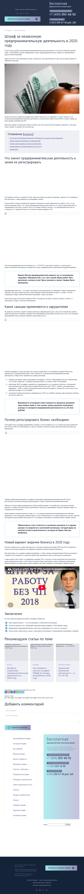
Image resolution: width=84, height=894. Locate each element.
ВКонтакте (17, 13)
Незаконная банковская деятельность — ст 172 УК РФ (66, 672)
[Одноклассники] (8, 692)
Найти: (45, 824)
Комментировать (19, 727)
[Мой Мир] (11, 692)
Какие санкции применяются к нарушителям (25, 141)
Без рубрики (18, 749)
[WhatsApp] (17, 692)
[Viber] (14, 692)
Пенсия (16, 790)
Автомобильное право (22, 738)
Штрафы (36, 665)
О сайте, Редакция (32, 880)
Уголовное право (64, 665)
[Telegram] (23, 692)
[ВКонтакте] (6, 692)
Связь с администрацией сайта (48, 880)
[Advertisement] (22, 180)
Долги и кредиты (20, 759)
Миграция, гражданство (22, 779)
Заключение (14, 149)
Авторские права (19, 743)
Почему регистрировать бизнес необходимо (25, 144)
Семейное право (19, 805)
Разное (9, 665)
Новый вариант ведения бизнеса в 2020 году (26, 146)
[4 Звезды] (31, 698)
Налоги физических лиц (22, 784)
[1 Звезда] (8, 698)
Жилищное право (20, 764)
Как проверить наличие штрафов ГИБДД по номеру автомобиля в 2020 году (42, 673)
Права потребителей (21, 795)
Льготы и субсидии (20, 769)
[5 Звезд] (38, 698)
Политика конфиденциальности (42, 885)
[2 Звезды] (16, 698)
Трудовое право (19, 810)
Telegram (24, 13)
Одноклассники (20, 13)
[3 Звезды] (23, 698)
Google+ (27, 13)
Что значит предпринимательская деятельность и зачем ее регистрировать (36, 138)
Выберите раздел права (19, 18)
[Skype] (20, 692)
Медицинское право (21, 774)
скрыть (28, 134)
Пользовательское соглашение (42, 882)
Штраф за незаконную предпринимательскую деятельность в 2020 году (18, 673)
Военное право (19, 754)
